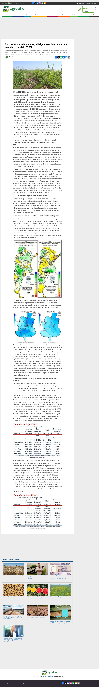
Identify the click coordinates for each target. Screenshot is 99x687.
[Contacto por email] (78, 683)
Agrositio (11, 56)
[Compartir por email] (69, 57)
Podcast (64, 14)
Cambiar (29, 3)
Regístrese (93, 3)
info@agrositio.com (48, 676)
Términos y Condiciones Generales (26, 683)
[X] (35, 3)
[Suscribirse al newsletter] (45, 3)
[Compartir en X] (58, 57)
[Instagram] (40, 3)
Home (7, 14)
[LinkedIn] (38, 3)
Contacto (83, 14)
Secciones (52, 14)
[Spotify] (42, 3)
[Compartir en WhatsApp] (61, 57)
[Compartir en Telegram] (66, 57)
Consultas (39, 683)
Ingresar (88, 3)
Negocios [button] (17, 14)
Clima (27, 14)
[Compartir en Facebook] (56, 57)
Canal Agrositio (38, 14)
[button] (96, 7)
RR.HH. (73, 14)
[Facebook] (33, 3)
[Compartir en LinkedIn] (63, 57)
